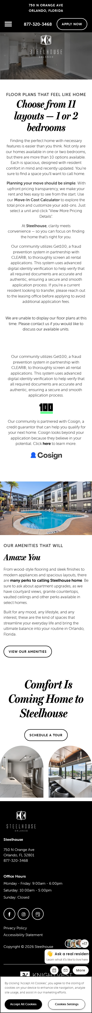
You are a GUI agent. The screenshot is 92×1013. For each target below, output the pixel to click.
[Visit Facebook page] (9, 914)
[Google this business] (38, 914)
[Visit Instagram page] (23, 914)
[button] (72, 24)
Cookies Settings (67, 1004)
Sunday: (10, 897)
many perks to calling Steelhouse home (46, 580)
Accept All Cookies (23, 1004)
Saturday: (11, 890)
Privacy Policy (15, 927)
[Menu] (8, 24)
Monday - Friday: (17, 883)
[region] (46, 994)
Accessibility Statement (23, 934)
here (47, 443)
